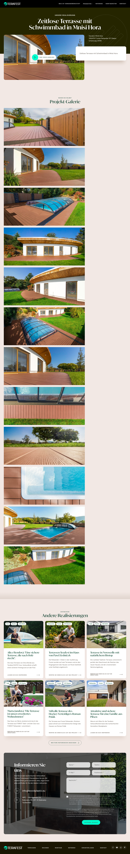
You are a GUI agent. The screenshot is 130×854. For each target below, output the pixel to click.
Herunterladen (88, 848)
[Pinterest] (124, 848)
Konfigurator (111, 3)
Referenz (99, 3)
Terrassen (32, 848)
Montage (58, 848)
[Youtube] (116, 848)
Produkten (87, 3)
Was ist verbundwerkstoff (69, 3)
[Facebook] (112, 848)
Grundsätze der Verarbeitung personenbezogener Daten (82, 816)
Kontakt (123, 3)
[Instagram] (120, 848)
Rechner (45, 848)
